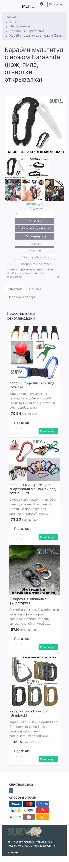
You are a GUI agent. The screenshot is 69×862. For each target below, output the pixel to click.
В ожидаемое (35, 236)
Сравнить (35, 243)
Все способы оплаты (35, 257)
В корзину (36, 220)
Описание (15, 289)
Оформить (56, 4)
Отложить (35, 250)
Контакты (13, 852)
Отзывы (35, 289)
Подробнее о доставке (35, 264)
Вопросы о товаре (22, 297)
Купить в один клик (36, 228)
